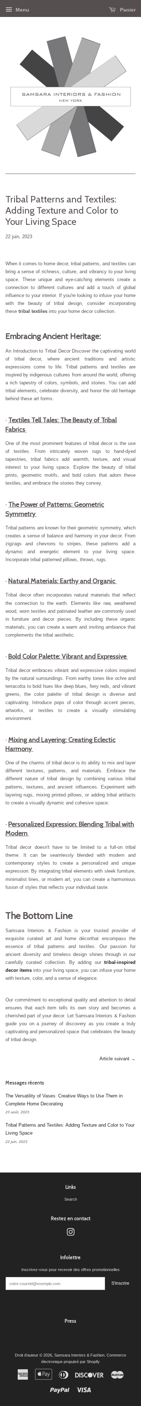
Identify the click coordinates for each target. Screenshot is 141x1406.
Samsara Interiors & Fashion (79, 1355)
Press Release (70, 1333)
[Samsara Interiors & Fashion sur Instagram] (70, 1234)
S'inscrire (120, 1283)
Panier (127, 10)
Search (70, 1199)
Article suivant (114, 1058)
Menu (21, 10)
